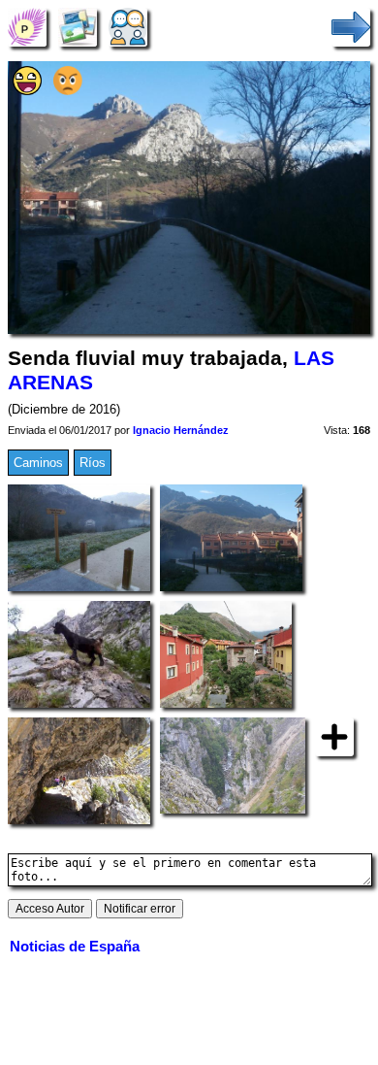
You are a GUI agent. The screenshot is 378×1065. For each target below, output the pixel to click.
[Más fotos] (334, 735)
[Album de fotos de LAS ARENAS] (77, 26)
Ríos (92, 462)
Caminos (38, 462)
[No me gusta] (67, 90)
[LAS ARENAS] (27, 26)
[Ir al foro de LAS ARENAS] (128, 26)
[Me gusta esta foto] (27, 90)
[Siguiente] (350, 26)
